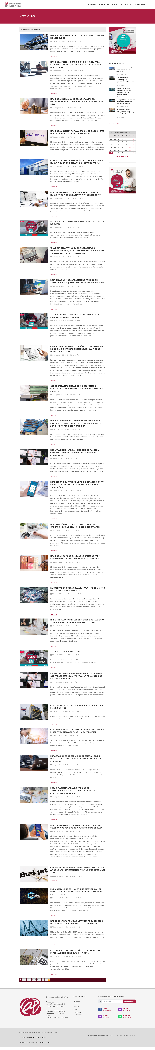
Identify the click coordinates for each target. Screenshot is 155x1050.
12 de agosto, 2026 (58, 286)
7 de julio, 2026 (57, 711)
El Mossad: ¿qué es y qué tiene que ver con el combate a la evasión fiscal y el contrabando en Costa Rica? (76, 892)
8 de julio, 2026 (57, 682)
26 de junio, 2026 (57, 831)
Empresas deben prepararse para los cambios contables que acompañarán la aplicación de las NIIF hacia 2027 (76, 676)
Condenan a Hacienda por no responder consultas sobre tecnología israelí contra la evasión (76, 389)
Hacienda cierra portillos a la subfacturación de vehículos (125, 69)
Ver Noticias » (114, 123)
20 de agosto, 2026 (58, 108)
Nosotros (118, 4)
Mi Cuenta (141, 4)
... (45, 980)
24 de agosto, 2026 (58, 70)
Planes (129, 4)
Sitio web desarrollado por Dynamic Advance (33, 1037)
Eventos (76, 1006)
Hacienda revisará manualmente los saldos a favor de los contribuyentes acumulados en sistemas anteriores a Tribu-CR (76, 423)
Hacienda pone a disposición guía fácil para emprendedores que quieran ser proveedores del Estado (76, 64)
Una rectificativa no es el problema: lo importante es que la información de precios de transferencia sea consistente (77, 251)
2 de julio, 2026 (57, 735)
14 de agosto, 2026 (58, 257)
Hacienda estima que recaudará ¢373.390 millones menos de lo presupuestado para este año (77, 102)
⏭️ (49, 980)
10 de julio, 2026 (57, 626)
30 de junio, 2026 (57, 797)
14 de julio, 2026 (57, 562)
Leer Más (54, 56)
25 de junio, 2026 (57, 876)
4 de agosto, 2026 (58, 395)
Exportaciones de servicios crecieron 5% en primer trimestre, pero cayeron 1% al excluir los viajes (75, 759)
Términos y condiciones (26, 1042)
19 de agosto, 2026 (58, 137)
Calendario (77, 1012)
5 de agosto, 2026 (58, 355)
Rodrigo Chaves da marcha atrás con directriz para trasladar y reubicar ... (126, 101)
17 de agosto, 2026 (58, 166)
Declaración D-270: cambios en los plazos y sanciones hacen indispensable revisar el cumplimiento (74, 452)
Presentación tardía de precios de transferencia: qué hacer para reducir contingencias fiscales (72, 791)
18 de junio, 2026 (57, 927)
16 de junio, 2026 (57, 956)
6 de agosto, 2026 (58, 320)
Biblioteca (105, 4)
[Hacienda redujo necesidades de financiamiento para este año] (112, 78)
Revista (93, 4)
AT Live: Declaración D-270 (65, 652)
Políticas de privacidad (43, 1042)
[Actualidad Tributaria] (13, 4)
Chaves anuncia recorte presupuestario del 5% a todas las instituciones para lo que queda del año (77, 870)
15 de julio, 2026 (57, 530)
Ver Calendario (122, 156)
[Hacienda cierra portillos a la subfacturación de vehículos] (112, 68)
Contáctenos (78, 1015)
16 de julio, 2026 (57, 490)
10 (43, 980)
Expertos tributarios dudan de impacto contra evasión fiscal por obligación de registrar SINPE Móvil (77, 484)
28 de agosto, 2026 (58, 41)
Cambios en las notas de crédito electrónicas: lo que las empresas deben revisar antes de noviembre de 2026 (76, 349)
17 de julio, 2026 (57, 459)
